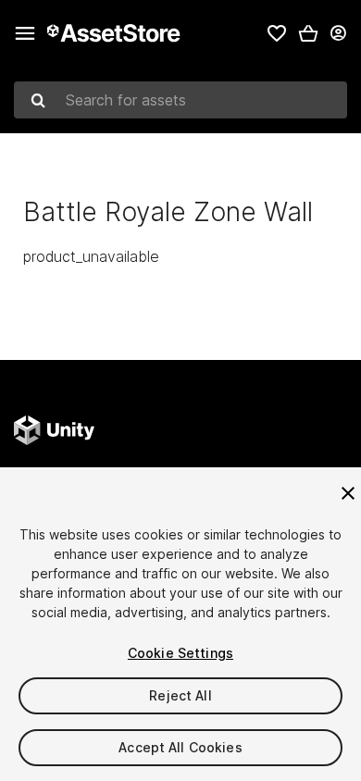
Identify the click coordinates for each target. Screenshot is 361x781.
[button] (308, 33)
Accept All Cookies (180, 747)
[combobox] (180, 99)
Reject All (180, 695)
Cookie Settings (180, 653)
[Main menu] (25, 33)
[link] (277, 33)
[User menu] (338, 33)
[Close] (348, 493)
